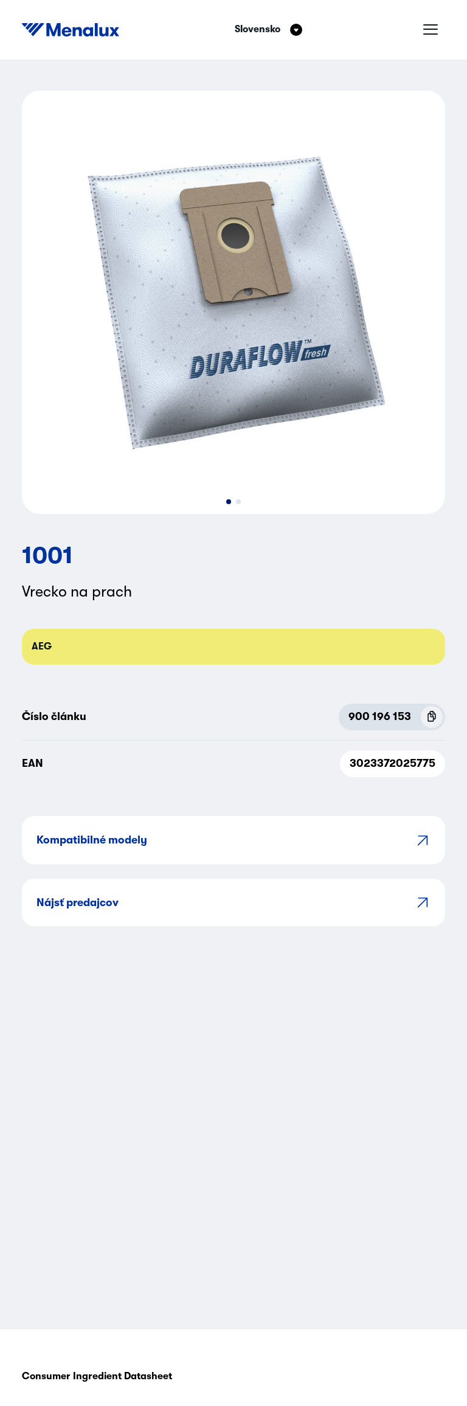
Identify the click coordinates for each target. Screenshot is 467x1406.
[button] (228, 501)
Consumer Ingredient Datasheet (97, 1376)
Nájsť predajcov (77, 902)
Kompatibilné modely (91, 840)
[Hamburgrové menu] (430, 29)
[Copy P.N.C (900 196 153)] (432, 717)
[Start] (70, 29)
